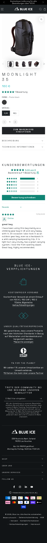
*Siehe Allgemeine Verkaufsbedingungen (23, 303)
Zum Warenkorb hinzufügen (23, 130)
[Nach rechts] (43, 2)
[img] (8, 214)
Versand (14, 521)
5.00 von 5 (30, 170)
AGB (42, 517)
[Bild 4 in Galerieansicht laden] (30, 64)
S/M (6, 113)
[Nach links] (4, 2)
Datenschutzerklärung (28, 517)
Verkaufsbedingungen (18, 524)
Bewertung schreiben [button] (23, 197)
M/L (15, 113)
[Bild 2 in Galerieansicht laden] (17, 64)
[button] (40, 9)
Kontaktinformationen (29, 521)
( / (23, 493)
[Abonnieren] (41, 398)
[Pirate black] (4, 102)
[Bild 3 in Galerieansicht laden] (23, 64)
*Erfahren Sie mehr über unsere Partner (23, 373)
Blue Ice (15, 514)
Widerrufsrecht (9, 518)
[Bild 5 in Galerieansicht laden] (36, 64)
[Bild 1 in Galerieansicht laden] (10, 64)
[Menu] (2, 9)
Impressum (35, 524)
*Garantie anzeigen (23, 342)
